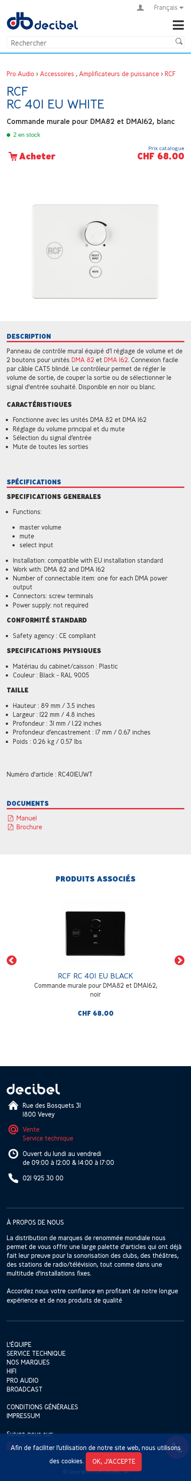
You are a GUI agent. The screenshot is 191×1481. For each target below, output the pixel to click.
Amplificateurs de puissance (119, 73)
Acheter (37, 156)
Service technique (48, 1138)
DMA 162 (116, 359)
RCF (170, 73)
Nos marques (28, 1362)
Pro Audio (20, 73)
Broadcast (25, 1389)
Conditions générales (42, 1407)
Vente (31, 1129)
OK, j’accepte (113, 1461)
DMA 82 (83, 359)
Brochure (28, 827)
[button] (11, 960)
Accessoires (57, 73)
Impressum (23, 1415)
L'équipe (19, 1344)
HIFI (11, 1371)
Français (166, 7)
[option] (95, 960)
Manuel (26, 818)
